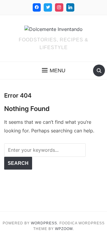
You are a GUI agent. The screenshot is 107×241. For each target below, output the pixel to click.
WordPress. (44, 223)
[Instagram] (59, 7)
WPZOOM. (64, 229)
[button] (53, 70)
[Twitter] (48, 7)
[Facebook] (37, 7)
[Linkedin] (70, 7)
